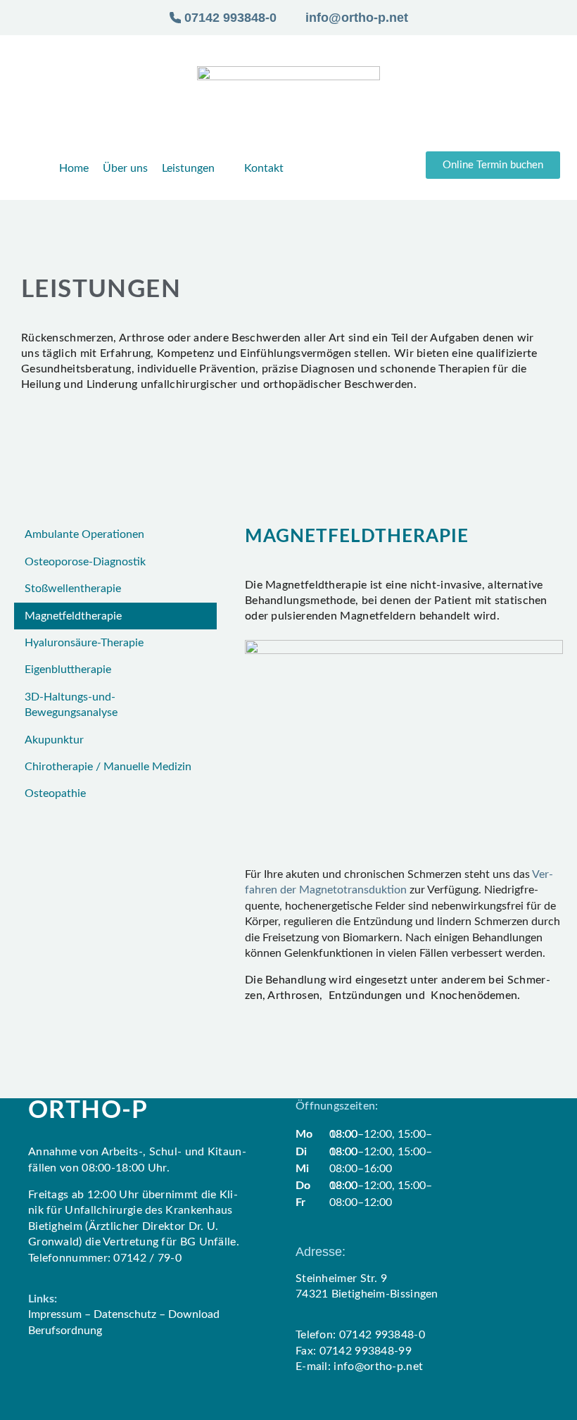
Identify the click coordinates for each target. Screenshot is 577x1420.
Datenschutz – (131, 1314)
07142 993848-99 (365, 1351)
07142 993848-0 (384, 1334)
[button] (493, 165)
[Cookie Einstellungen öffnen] (31, 1402)
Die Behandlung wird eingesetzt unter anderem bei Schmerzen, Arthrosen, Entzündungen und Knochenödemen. (397, 987)
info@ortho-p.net (378, 1366)
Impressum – (61, 1314)
